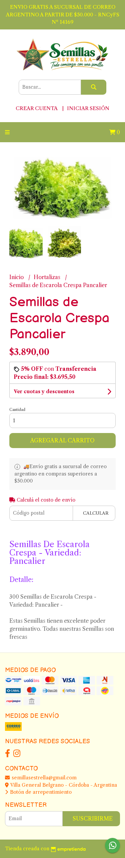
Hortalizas (48, 277)
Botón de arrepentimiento (40, 792)
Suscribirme (93, 818)
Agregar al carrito (62, 440)
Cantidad (17, 409)
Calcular (96, 513)
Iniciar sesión (88, 108)
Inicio (17, 277)
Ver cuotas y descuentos (44, 392)
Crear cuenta (36, 108)
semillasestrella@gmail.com (43, 778)
